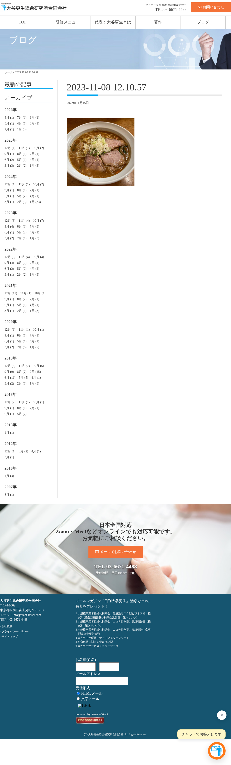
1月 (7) (34, 347)
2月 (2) (22, 165)
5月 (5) (23, 377)
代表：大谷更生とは (113, 22)
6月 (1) (34, 117)
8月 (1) (9, 117)
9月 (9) (9, 371)
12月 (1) (10, 148)
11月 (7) (24, 366)
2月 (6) (22, 347)
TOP (22, 22)
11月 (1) (24, 148)
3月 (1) (34, 123)
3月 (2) (9, 238)
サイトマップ (10, 636)
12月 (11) (11, 293)
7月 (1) (22, 117)
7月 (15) (35, 371)
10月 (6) (38, 366)
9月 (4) (9, 226)
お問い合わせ (213, 7)
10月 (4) (38, 257)
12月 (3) (10, 220)
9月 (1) (9, 154)
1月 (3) (22, 129)
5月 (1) (9, 123)
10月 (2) (38, 148)
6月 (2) (9, 159)
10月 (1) (40, 293)
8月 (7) (22, 371)
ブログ (203, 22)
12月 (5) (10, 257)
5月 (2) (22, 196)
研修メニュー (67, 22)
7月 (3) (34, 226)
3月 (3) (9, 165)
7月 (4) (34, 263)
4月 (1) (22, 123)
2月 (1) (9, 129)
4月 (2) (34, 268)
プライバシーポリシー (15, 631)
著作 (158, 22)
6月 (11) (10, 377)
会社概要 (7, 626)
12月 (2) (10, 402)
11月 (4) (24, 220)
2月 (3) (22, 202)
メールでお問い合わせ (118, 552)
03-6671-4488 (175, 9)
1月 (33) (35, 202)
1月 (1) (9, 432)
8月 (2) (22, 263)
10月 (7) (38, 220)
